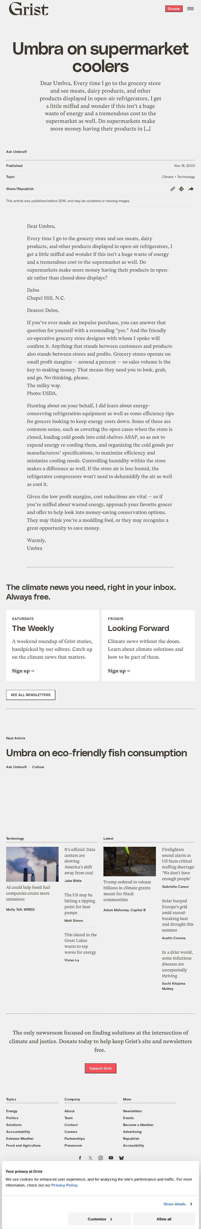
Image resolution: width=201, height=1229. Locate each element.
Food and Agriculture (23, 1145)
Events (128, 1118)
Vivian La (71, 960)
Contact (71, 1125)
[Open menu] (190, 8)
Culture (38, 767)
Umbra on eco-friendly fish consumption (96, 752)
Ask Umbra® (16, 151)
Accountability (18, 1131)
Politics (12, 1118)
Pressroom (73, 1145)
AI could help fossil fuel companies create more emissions (28, 893)
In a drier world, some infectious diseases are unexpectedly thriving (177, 964)
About (69, 1111)
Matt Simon (73, 920)
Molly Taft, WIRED (20, 909)
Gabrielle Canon (175, 886)
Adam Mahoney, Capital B (124, 910)
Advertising (132, 1131)
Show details (174, 1204)
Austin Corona (174, 938)
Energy (11, 1111)
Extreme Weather (20, 1138)
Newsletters (132, 1111)
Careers (70, 1131)
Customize (97, 1219)
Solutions (14, 1125)
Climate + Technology (178, 177)
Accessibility (133, 1145)
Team (68, 1118)
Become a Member (138, 1125)
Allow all (164, 1219)
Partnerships (74, 1138)
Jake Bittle (73, 880)
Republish (131, 1138)
